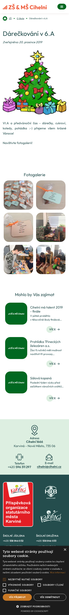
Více (52, 329)
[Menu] (61, 7)
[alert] (34, 580)
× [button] (64, 549)
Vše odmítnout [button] (50, 597)
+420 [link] (13, 540)
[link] (7, 18)
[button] (34, 606)
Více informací (57, 572)
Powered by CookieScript (34, 611)
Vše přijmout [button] (17, 597)
